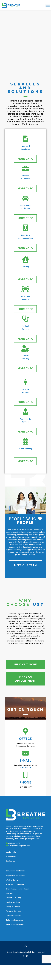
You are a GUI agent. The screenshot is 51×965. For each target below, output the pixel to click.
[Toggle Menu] (48, 5)
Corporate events (13, 915)
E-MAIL (25, 760)
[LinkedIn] (27, 956)
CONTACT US (25, 768)
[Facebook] (23, 956)
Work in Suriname (13, 880)
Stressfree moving (13, 898)
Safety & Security (13, 907)
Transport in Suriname (15, 884)
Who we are (11, 856)
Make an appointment (15, 924)
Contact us (10, 861)
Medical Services (13, 902)
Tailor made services (14, 920)
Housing (9, 893)
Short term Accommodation (17, 889)
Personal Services (13, 911)
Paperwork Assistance (15, 875)
